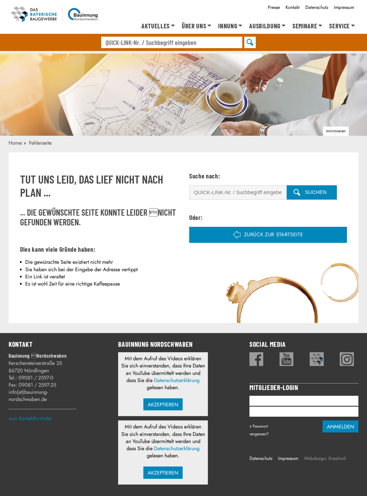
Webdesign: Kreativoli (325, 458)
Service (339, 25)
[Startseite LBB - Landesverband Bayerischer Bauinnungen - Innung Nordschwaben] (54, 15)
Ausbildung (264, 25)
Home (15, 143)
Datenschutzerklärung (177, 380)
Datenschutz (316, 7)
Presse (274, 7)
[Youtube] (287, 359)
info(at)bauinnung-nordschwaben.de (28, 395)
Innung (227, 25)
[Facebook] (256, 359)
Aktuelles (155, 25)
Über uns (194, 25)
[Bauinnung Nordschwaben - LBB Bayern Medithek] (317, 359)
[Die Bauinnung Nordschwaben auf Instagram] (347, 359)
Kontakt (293, 7)
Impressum (344, 7)
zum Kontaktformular (30, 418)
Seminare (304, 25)
